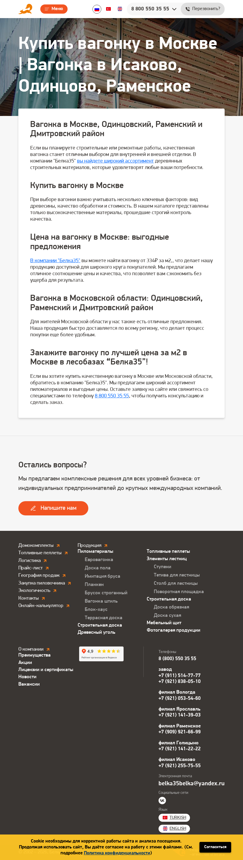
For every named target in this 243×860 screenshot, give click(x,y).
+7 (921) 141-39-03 (180, 715)
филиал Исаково (177, 759)
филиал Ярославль (179, 709)
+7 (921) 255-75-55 (180, 765)
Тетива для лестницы (177, 575)
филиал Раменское (180, 726)
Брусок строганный (106, 592)
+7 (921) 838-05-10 (180, 681)
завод (165, 669)
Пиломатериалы (95, 551)
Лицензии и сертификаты (45, 669)
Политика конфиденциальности (117, 853)
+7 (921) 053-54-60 (180, 698)
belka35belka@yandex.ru (192, 784)
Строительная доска (100, 625)
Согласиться (215, 847)
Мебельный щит (164, 622)
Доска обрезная (171, 607)
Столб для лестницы (176, 583)
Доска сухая (167, 615)
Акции (25, 662)
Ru (96, 9)
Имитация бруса (102, 576)
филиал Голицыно (179, 743)
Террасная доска (103, 617)
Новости (27, 676)
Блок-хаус (96, 609)
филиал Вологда (177, 692)
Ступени (162, 566)
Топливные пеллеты (168, 551)
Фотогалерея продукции (173, 630)
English (120, 9)
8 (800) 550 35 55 (177, 658)
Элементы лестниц (167, 558)
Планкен (94, 584)
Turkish (108, 9)
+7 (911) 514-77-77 (180, 675)
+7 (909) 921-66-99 (180, 732)
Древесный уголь (96, 632)
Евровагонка (99, 559)
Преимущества (34, 655)
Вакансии (29, 684)
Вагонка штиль (101, 601)
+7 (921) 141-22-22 (180, 748)
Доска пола (98, 568)
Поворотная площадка (179, 591)
